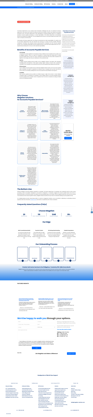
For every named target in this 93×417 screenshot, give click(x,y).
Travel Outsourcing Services (60, 401)
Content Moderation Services (44, 397)
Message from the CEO (75, 395)
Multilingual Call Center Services (12, 397)
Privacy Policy (74, 397)
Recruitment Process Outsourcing (45, 404)
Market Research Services (27, 395)
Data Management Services (43, 398)
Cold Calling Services (26, 392)
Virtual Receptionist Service (11, 390)
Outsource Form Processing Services (45, 403)
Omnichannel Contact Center (11, 395)
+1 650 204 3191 (63, 333)
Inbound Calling (9, 386)
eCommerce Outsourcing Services (61, 395)
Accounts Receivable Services (44, 388)
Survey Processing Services (27, 397)
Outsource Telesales (26, 394)
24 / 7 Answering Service (10, 388)
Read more (27, 309)
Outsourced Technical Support (12, 394)
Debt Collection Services (43, 400)
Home (18, 7)
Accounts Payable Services (43, 390)
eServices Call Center (59, 406)
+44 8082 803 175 (63, 335)
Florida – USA (75, 383)
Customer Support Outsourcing (12, 392)
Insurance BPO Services (59, 392)
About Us (73, 388)
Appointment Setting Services (28, 391)
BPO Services (22, 7)
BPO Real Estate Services (59, 391)
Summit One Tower (14, 383)
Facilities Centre (35, 383)
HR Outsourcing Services (59, 398)
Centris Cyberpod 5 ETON (55, 383)
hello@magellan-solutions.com (78, 402)
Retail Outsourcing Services (60, 394)
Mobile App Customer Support (61, 397)
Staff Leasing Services (42, 406)
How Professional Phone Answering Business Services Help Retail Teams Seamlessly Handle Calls (26, 299)
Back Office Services (42, 391)
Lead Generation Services (27, 390)
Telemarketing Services (26, 388)
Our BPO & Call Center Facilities (77, 394)
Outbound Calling (25, 386)
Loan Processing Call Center (44, 401)
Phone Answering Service (11, 391)
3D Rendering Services (59, 400)
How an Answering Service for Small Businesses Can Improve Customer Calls (65, 299)
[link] (17, 354)
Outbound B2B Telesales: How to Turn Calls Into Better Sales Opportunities (46, 299)
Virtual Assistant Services (43, 407)
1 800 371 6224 (65, 332)
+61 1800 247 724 (63, 336)
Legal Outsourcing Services (60, 390)
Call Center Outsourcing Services (45, 392)
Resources (73, 391)
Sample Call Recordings (76, 390)
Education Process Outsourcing (61, 404)
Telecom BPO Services (59, 403)
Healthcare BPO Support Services (61, 388)
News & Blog (73, 392)
